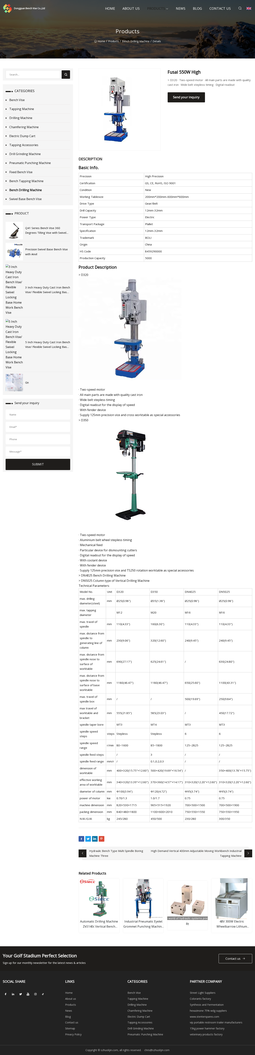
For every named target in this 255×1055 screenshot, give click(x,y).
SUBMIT (38, 464)
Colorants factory (200, 998)
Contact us (220, 8)
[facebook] (5, 994)
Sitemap (70, 1028)
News (180, 8)
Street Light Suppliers (202, 992)
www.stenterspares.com (204, 1016)
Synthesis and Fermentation (207, 1004)
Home (110, 8)
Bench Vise (17, 100)
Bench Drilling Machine (136, 41)
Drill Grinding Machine (25, 154)
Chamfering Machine (24, 127)
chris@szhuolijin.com (157, 1050)
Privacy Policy (73, 1034)
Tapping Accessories (23, 145)
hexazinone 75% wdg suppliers (208, 1010)
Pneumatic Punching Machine (30, 163)
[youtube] (28, 994)
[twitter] (20, 994)
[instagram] (35, 994)
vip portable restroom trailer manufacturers (216, 1022)
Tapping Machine (21, 109)
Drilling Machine (20, 118)
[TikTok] (43, 994)
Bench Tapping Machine (26, 181)
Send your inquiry (186, 97)
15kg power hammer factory (207, 1028)
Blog (197, 8)
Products (156, 8)
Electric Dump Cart (22, 136)
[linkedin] (13, 994)
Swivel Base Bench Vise (25, 199)
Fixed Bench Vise (20, 172)
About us (131, 8)
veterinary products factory (206, 1034)
